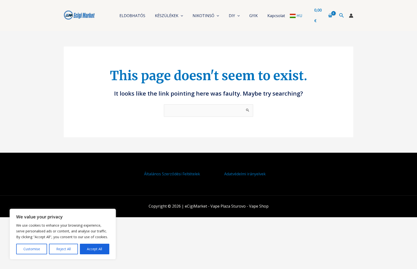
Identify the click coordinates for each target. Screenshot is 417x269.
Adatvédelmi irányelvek (245, 174)
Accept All (94, 249)
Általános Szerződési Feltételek (172, 174)
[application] (180, 15)
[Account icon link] (351, 15)
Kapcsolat (276, 15)
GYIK (253, 15)
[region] (63, 234)
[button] (341, 15)
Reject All (63, 249)
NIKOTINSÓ (203, 15)
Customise (31, 249)
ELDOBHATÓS (132, 15)
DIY (232, 15)
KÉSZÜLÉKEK (166, 15)
